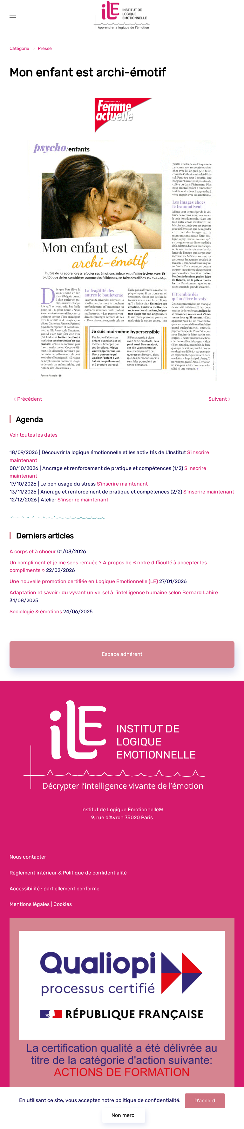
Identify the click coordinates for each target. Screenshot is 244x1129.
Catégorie (19, 48)
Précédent (29, 399)
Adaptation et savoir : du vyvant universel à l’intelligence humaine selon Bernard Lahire (114, 592)
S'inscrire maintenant (122, 484)
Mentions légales (30, 904)
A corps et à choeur (33, 551)
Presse (45, 48)
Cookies (62, 904)
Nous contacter (28, 857)
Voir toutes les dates (34, 435)
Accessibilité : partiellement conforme (54, 889)
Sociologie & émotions (36, 612)
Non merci (124, 1115)
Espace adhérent (122, 654)
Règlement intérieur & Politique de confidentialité (68, 873)
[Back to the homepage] (122, 16)
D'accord (204, 1101)
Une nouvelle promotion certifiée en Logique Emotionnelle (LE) (84, 581)
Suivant (218, 399)
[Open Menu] (13, 16)
